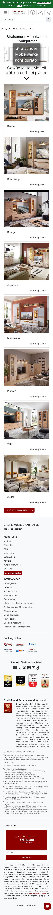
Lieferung (8, 587)
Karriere (7, 561)
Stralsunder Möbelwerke (22, 29)
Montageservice (11, 595)
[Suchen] (48, 19)
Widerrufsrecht (11, 611)
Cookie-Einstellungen (14, 623)
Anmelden (8, 545)
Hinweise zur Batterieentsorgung (19, 603)
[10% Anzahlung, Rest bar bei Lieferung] (22, 645)
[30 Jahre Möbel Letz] (8, 707)
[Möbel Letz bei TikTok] (38, 667)
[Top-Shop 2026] (32, 681)
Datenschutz (9, 557)
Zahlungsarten (10, 583)
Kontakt (7, 541)
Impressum (9, 553)
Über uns (8, 568)
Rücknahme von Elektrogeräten (18, 607)
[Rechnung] (34, 651)
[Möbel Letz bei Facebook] (15, 667)
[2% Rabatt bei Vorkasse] (10, 645)
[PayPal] (34, 645)
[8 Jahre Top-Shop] (45, 681)
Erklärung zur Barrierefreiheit (17, 626)
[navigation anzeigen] (5, 12)
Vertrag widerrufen (13, 573)
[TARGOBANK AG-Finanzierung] (10, 651)
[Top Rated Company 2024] (20, 681)
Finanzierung (10, 599)
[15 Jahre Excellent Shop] (8, 681)
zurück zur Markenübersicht (19, 510)
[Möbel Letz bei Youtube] (33, 667)
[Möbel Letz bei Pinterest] (29, 667)
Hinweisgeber (10, 619)
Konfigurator (6, 29)
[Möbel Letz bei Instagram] (19, 667)
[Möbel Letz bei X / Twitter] (24, 667)
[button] (32, 12)
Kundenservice (10, 591)
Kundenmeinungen (12, 565)
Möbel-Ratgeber (11, 615)
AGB (6, 549)
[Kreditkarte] (22, 651)
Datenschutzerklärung (37, 893)
